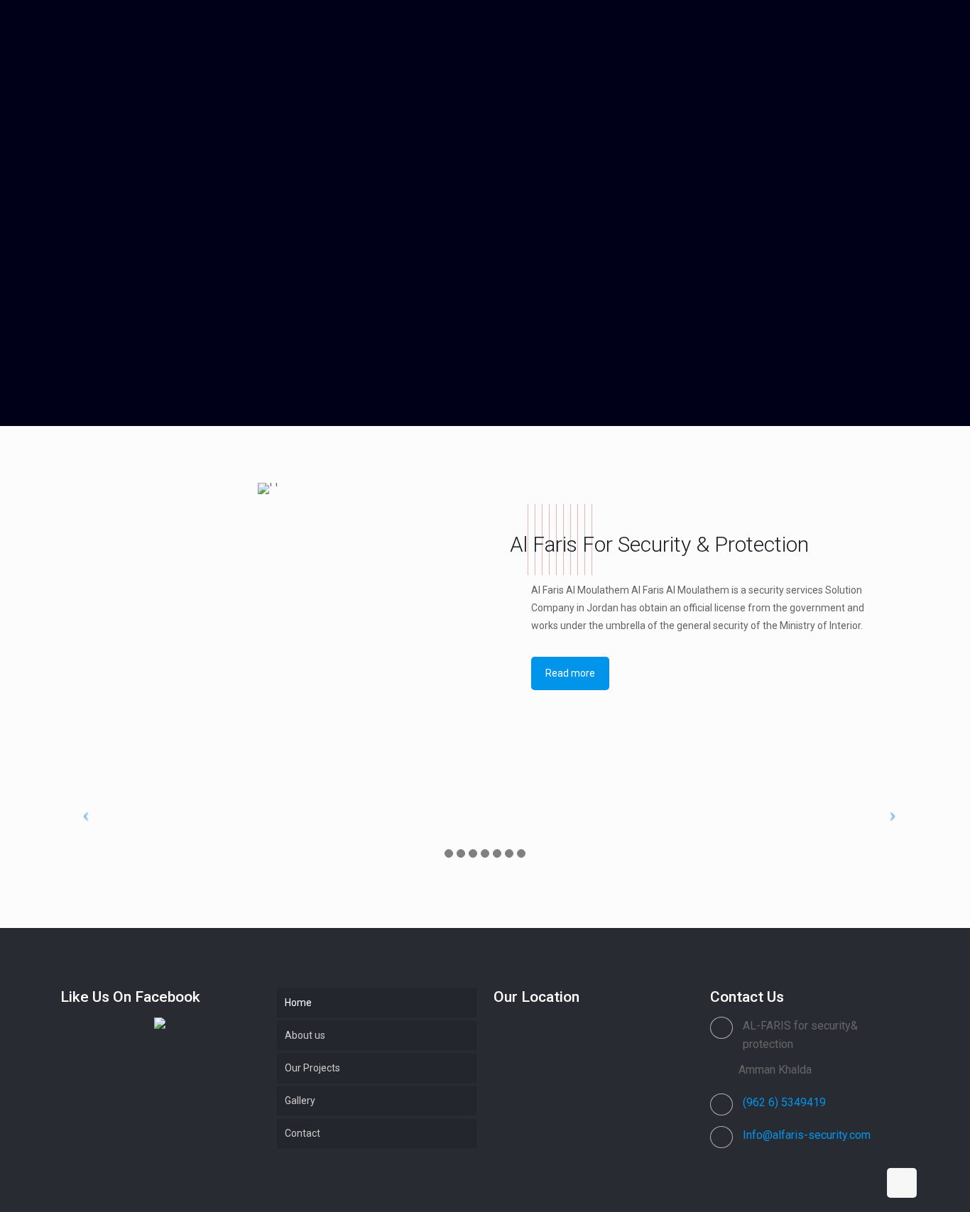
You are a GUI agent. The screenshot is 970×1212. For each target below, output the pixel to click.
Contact (302, 1133)
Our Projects (312, 1068)
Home (298, 1002)
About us (305, 1035)
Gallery (300, 1100)
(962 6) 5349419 (784, 1102)
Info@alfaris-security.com (807, 1135)
